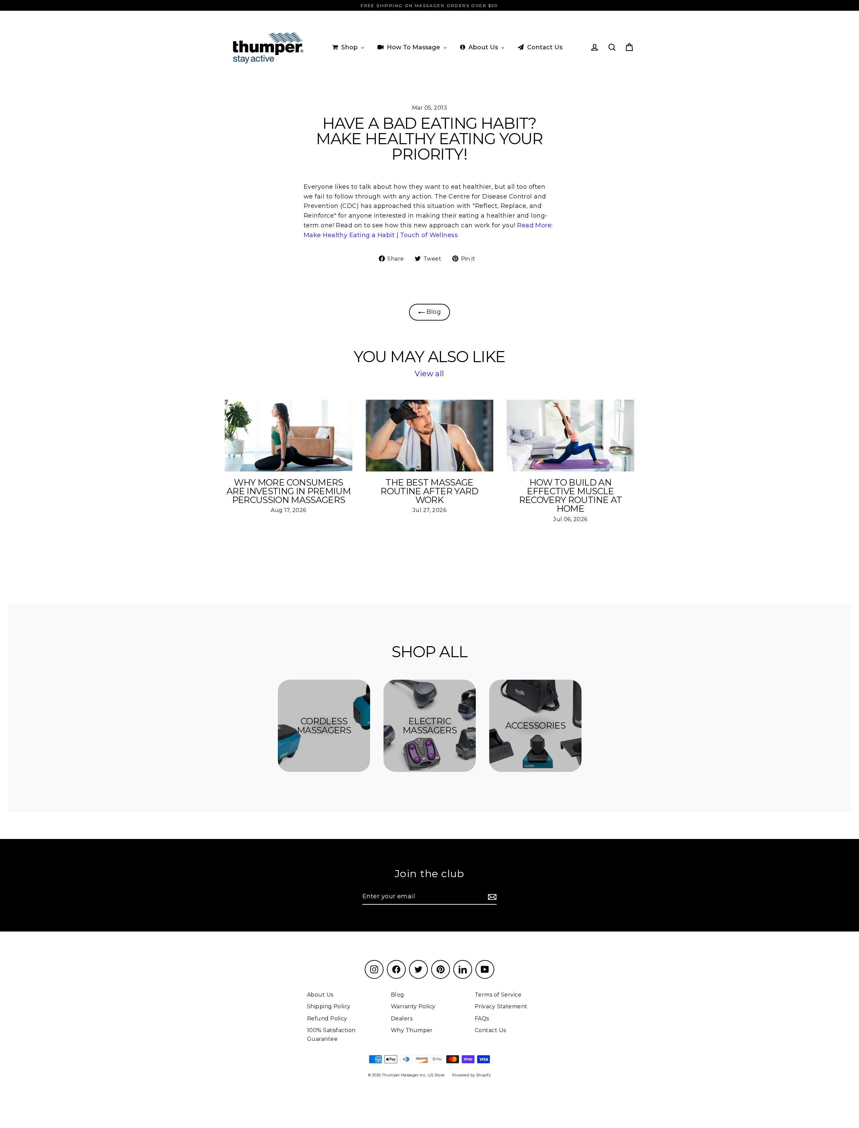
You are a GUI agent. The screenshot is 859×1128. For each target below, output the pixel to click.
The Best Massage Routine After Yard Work (429, 491)
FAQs (482, 1018)
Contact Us (490, 1030)
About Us (320, 995)
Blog (433, 312)
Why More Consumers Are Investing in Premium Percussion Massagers (288, 491)
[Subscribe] (491, 897)
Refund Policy (327, 1018)
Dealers (401, 1018)
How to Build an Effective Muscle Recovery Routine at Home (570, 495)
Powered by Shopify (471, 1075)
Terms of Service (498, 995)
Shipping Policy (329, 1006)
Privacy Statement (501, 1006)
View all (429, 373)
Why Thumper (412, 1030)
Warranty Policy (413, 1006)
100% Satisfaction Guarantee (331, 1034)
